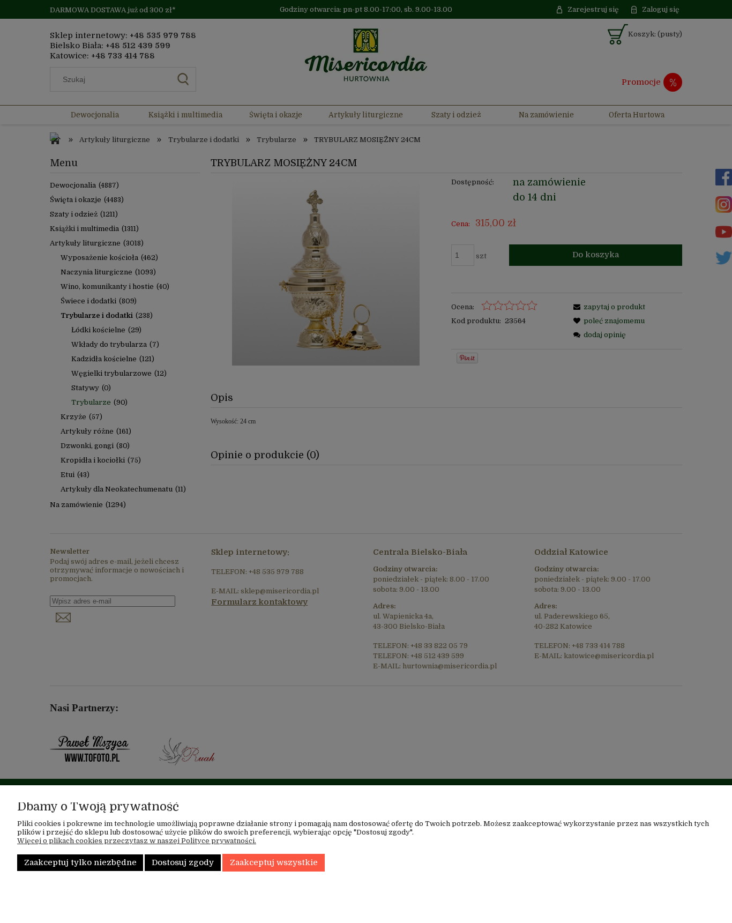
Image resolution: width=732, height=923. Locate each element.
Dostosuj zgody (183, 862)
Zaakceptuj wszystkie (274, 862)
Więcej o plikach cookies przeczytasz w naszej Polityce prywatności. (136, 841)
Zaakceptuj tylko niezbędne (80, 862)
